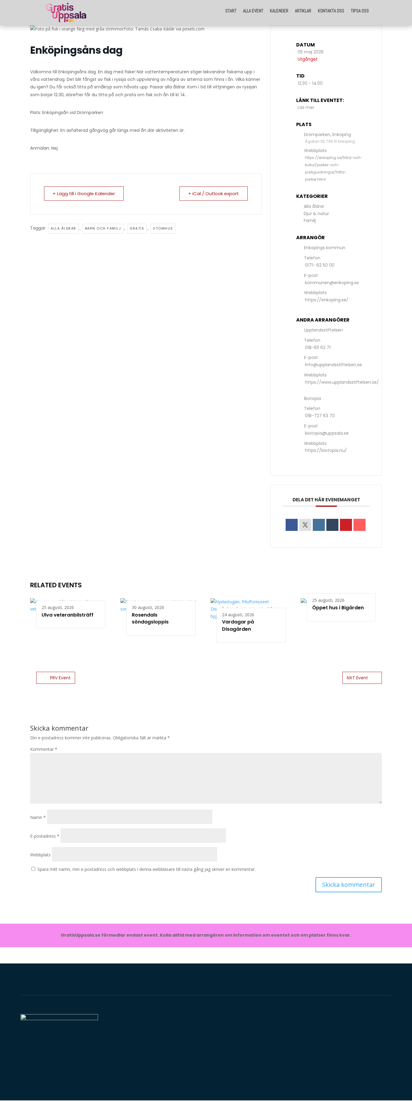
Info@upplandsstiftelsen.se (333, 365)
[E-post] (359, 525)
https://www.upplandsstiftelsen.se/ (342, 382)
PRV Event (60, 678)
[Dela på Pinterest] (346, 525)
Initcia (146, 1045)
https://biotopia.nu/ (326, 450)
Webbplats (40, 855)
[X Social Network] (305, 525)
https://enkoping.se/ (326, 300)
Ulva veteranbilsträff (67, 614)
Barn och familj (103, 228)
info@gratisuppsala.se (346, 1070)
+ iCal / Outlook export (213, 193)
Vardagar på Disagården (238, 625)
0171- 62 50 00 (319, 265)
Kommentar (43, 749)
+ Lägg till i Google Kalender (84, 193)
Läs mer (306, 107)
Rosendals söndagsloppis (150, 618)
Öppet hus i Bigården (338, 607)
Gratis (137, 228)
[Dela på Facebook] (292, 525)
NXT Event (357, 678)
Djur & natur (316, 214)
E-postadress (44, 836)
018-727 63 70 (320, 416)
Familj (310, 220)
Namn (38, 817)
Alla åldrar (63, 228)
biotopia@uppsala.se (327, 433)
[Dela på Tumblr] (332, 525)
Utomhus (163, 228)
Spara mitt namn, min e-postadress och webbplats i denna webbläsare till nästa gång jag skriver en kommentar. (146, 869)
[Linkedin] (319, 525)
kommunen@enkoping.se (332, 283)
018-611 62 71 (318, 347)
